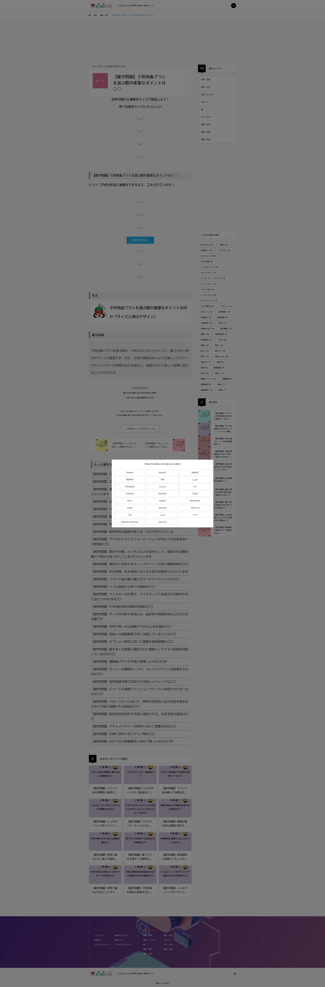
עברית (195, 515)
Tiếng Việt (195, 508)
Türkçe (195, 494)
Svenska (162, 508)
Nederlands (195, 501)
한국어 (130, 501)
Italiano (162, 501)
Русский (162, 487)
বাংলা (195, 487)
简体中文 (195, 472)
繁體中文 (129, 479)
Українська (162, 522)
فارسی (162, 515)
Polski (130, 508)
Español (162, 472)
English (129, 472)
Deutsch (162, 494)
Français (130, 494)
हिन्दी (162, 479)
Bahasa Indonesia (129, 522)
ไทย (129, 515)
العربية (195, 479)
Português (130, 487)
